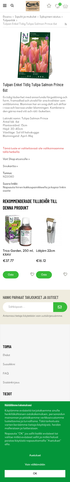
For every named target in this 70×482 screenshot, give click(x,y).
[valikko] (4, 6)
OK (35, 473)
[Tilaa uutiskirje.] (60, 307)
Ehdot (6, 355)
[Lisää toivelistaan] (32, 274)
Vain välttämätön (35, 464)
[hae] (12, 6)
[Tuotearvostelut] (49, 6)
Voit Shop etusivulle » (16, 159)
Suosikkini (9, 364)
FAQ (6, 373)
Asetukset (35, 455)
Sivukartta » (10, 166)
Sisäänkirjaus (11, 382)
